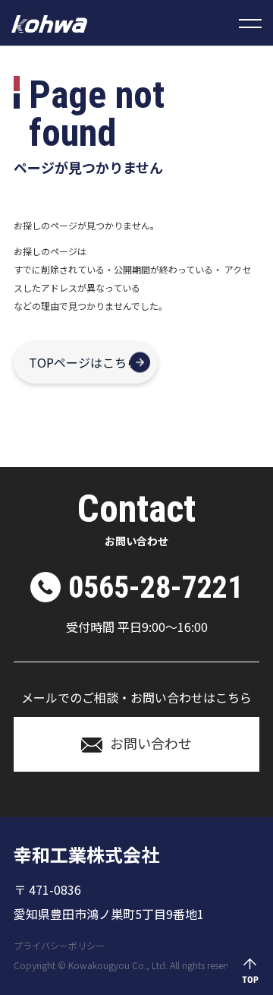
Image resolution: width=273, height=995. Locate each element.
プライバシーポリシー (59, 945)
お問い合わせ (151, 743)
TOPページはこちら (84, 362)
